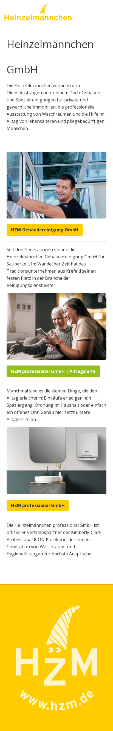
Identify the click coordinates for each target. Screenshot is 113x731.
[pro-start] (56, 460)
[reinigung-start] (56, 185)
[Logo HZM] (38, 12)
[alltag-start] (56, 326)
